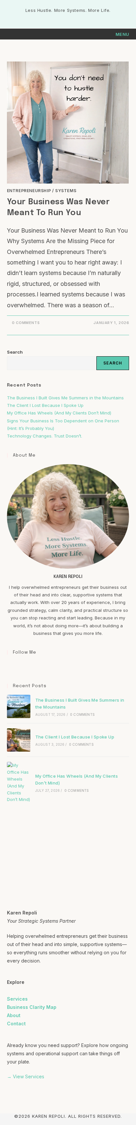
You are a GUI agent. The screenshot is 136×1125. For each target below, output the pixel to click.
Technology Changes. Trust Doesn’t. (45, 435)
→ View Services (25, 1076)
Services (17, 999)
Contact (16, 1023)
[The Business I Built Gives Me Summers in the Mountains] (18, 706)
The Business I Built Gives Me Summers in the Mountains (65, 397)
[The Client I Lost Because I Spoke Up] (18, 740)
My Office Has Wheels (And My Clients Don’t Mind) (59, 412)
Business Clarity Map (31, 1007)
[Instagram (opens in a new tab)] (69, 17)
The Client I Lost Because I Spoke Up (45, 405)
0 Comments (26, 322)
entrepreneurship (29, 190)
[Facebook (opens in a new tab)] (61, 17)
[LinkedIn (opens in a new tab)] (75, 17)
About (13, 1015)
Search (15, 352)
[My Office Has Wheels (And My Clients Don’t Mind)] (18, 782)
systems (65, 190)
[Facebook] (11, 666)
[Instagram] (19, 666)
